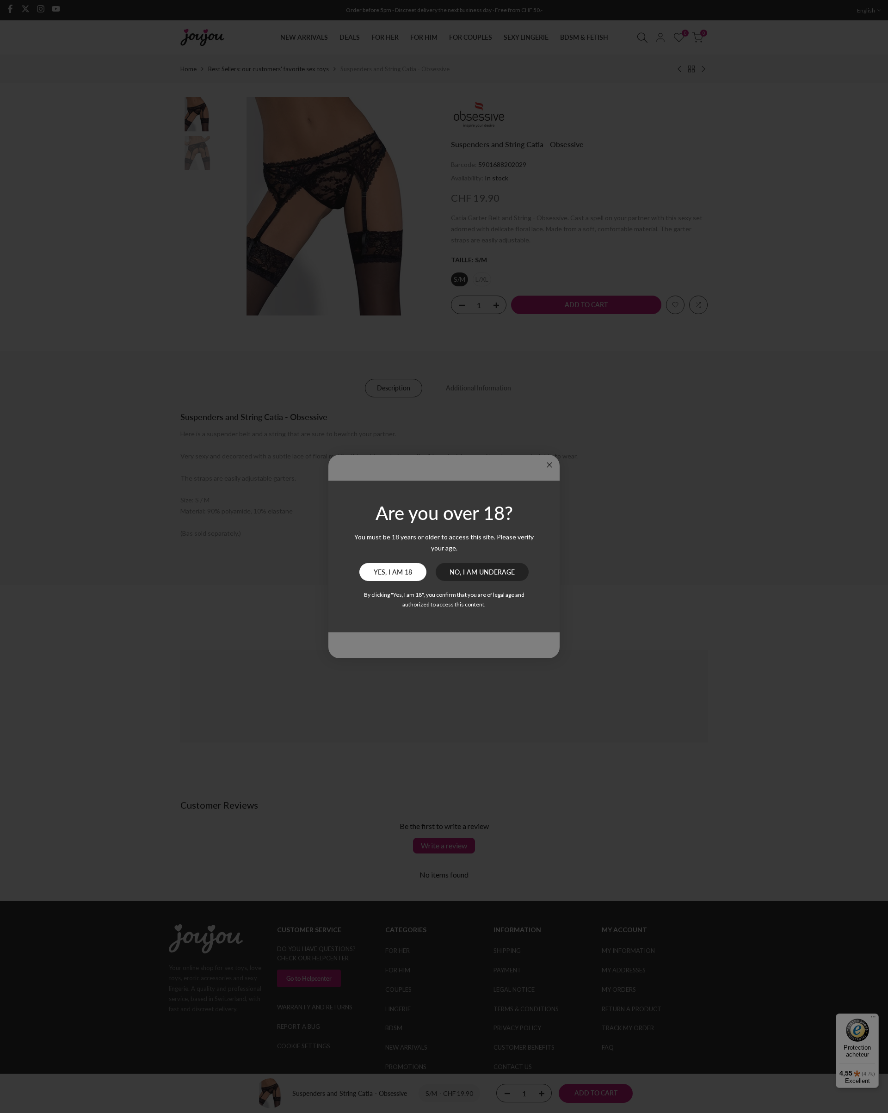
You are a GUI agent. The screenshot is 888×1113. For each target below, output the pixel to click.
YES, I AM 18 (393, 572)
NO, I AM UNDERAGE (482, 572)
